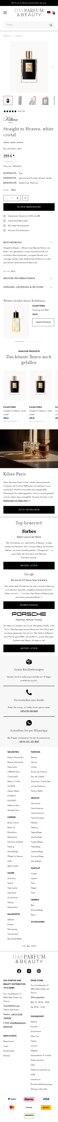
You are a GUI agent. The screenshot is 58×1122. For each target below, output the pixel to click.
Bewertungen (29, 605)
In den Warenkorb (29, 207)
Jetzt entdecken (29, 509)
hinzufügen (43, 322)
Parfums (6, 35)
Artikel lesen (29, 648)
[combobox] (29, 24)
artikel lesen (29, 565)
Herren (19, 35)
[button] (53, 67)
